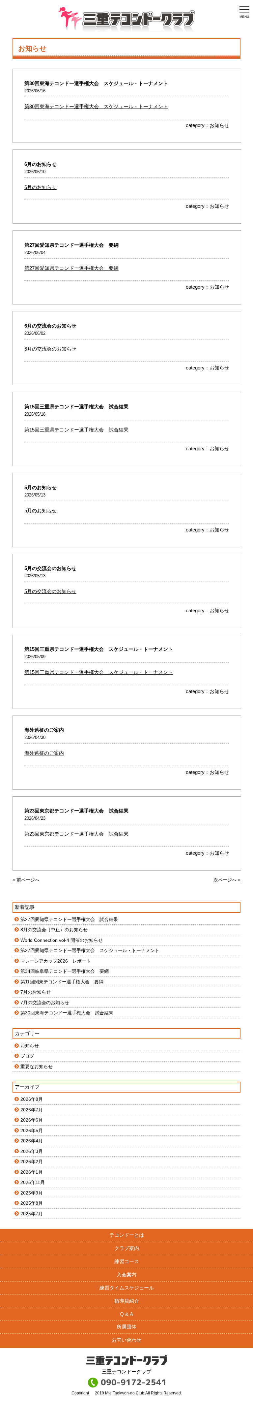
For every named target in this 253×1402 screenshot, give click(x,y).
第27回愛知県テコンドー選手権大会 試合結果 (69, 919)
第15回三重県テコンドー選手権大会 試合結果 (76, 429)
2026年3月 (31, 1151)
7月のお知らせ (35, 992)
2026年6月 (31, 1120)
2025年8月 (31, 1203)
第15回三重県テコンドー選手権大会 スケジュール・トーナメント (98, 672)
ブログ (27, 1056)
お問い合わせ (126, 1339)
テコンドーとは (126, 1234)
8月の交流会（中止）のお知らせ (54, 929)
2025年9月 (31, 1193)
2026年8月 (31, 1099)
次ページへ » (226, 879)
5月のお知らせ (40, 510)
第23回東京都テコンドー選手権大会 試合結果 (76, 833)
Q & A (126, 1314)
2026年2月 (31, 1161)
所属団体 (126, 1326)
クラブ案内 (126, 1248)
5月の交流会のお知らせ (50, 591)
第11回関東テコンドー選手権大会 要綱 (61, 981)
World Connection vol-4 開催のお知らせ (61, 940)
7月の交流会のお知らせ (44, 1002)
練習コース (126, 1261)
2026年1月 (31, 1172)
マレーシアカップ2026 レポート (55, 961)
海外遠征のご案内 (44, 752)
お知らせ (219, 125)
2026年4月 (31, 1140)
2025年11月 (32, 1182)
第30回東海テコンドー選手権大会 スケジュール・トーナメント (96, 106)
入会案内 (126, 1274)
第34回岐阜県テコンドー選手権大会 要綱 (64, 971)
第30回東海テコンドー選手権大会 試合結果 (66, 1012)
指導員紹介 (126, 1300)
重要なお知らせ (36, 1066)
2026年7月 (31, 1109)
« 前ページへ (26, 879)
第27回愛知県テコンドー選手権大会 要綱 (71, 268)
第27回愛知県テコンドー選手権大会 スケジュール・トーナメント (89, 950)
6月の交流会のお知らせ (50, 348)
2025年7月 (31, 1213)
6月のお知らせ (40, 187)
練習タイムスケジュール (126, 1287)
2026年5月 (31, 1130)
